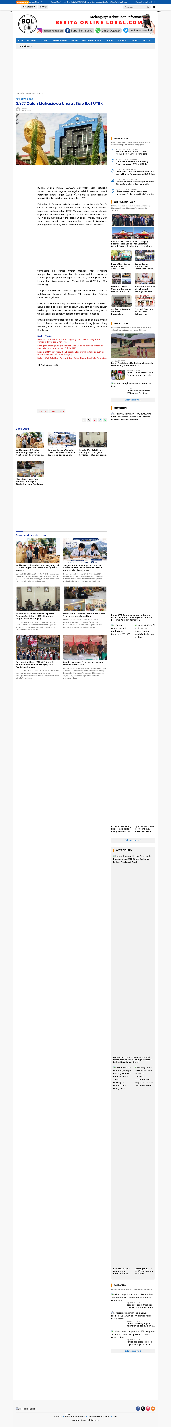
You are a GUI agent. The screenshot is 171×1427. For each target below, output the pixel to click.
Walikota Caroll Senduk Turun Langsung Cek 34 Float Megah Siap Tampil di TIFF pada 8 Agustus (69, 340)
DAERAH (43, 40)
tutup (12, 11)
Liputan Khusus (25, 46)
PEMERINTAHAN (60, 40)
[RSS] (153, 1408)
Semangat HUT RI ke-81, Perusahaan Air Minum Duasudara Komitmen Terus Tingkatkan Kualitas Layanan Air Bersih (144, 1271)
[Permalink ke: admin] (18, 109)
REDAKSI (43, 7)
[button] (148, 7)
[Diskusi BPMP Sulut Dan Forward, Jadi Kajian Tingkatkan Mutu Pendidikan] (30, 469)
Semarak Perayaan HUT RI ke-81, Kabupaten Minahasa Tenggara (131, 152)
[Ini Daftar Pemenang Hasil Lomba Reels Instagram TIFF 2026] (121, 724)
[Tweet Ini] (89, 420)
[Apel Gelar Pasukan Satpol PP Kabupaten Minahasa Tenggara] (121, 301)
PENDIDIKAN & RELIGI (91, 40)
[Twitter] (143, 1408)
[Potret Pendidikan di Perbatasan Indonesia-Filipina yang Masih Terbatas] (133, 345)
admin (24, 108)
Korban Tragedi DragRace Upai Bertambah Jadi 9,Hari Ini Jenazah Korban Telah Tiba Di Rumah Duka (140, 1306)
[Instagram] (148, 1408)
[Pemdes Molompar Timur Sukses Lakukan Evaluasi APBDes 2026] (85, 647)
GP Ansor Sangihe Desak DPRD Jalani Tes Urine (138, 392)
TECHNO (135, 40)
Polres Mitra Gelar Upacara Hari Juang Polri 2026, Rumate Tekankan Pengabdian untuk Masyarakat (121, 289)
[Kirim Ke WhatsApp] (105, 420)
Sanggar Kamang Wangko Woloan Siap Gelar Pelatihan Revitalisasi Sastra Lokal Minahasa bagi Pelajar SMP (70, 347)
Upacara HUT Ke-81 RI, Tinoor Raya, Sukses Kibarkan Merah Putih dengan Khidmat (144, 829)
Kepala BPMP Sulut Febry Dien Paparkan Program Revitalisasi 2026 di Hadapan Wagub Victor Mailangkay (70, 353)
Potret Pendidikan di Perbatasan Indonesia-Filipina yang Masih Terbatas (135, 193)
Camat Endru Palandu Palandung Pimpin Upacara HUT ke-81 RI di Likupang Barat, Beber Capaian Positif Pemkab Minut (134, 162)
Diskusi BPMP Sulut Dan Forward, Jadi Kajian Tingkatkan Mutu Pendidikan (72, 358)
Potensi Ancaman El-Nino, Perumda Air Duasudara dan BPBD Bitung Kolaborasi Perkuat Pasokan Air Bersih (132, 1059)
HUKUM (110, 40)
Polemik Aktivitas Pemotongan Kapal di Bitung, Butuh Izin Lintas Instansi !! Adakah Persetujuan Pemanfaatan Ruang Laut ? (135, 182)
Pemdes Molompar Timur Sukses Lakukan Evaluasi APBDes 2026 (83, 663)
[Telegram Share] (100, 420)
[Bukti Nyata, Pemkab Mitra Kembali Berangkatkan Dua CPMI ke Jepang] (145, 278)
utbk (62, 411)
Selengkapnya (132, 399)
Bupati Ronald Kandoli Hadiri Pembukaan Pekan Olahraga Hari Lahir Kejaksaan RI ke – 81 (129, 2)
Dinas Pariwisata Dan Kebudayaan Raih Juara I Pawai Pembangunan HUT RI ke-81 (135, 172)
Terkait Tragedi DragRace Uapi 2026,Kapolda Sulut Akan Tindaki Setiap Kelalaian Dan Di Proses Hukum (139, 1343)
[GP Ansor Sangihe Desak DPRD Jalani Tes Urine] (133, 385)
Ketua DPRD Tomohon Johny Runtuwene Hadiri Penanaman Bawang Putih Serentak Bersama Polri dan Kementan (131, 617)
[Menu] (18, 7)
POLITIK (74, 40)
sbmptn (42, 411)
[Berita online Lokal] (85, 23)
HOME (20, 40)
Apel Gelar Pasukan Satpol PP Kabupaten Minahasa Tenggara (121, 311)
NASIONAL (31, 40)
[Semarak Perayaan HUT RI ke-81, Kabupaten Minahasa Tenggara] (145, 301)
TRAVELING (122, 40)
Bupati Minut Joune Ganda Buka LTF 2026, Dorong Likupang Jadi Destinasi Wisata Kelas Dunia (47, 2)
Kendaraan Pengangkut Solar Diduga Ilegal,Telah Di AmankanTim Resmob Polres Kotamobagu (141, 1324)
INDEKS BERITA (29, 7)
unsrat (53, 411)
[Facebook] (138, 1408)
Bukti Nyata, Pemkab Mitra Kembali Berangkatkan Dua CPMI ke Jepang (145, 289)
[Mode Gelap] (153, 7)
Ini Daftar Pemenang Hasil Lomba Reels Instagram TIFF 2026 (121, 829)
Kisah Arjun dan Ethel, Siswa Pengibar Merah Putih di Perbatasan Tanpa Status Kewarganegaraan (140, 374)
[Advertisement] (85, 70)
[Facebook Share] (84, 420)
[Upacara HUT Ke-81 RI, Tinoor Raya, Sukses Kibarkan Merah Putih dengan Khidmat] (145, 724)
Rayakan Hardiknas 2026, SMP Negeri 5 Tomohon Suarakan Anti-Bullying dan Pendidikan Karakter (35, 664)
